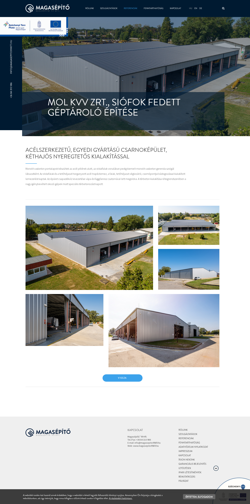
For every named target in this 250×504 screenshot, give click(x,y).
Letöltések (185, 468)
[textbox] (106, 170)
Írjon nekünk (187, 459)
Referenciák (130, 8)
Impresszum (185, 451)
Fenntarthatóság (153, 8)
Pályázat (183, 480)
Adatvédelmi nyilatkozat (193, 446)
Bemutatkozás (187, 476)
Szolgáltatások (108, 8)
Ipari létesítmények (190, 472)
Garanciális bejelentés (192, 463)
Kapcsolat (175, 8)
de (200, 8)
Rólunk (89, 8)
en (195, 8)
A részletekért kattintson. (120, 498)
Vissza (122, 377)
